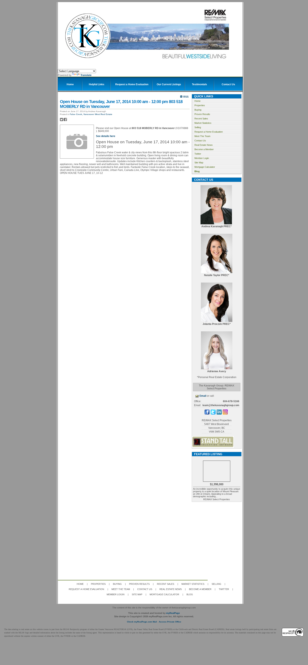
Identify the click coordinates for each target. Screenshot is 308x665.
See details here (105, 136)
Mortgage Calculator (204, 167)
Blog (197, 171)
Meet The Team (202, 136)
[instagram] (225, 413)
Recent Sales (201, 118)
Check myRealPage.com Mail (142, 622)
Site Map (198, 162)
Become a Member (204, 149)
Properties (199, 105)
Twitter (197, 153)
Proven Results (202, 114)
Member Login (201, 158)
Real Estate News (203, 145)
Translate (86, 75)
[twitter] (213, 413)
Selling (197, 127)
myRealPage (173, 613)
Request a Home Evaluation (208, 131)
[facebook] (207, 413)
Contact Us (200, 140)
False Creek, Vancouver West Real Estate (91, 114)
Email (202, 395)
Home (197, 101)
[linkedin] (219, 413)
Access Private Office (170, 622)
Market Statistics (202, 123)
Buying (197, 109)
